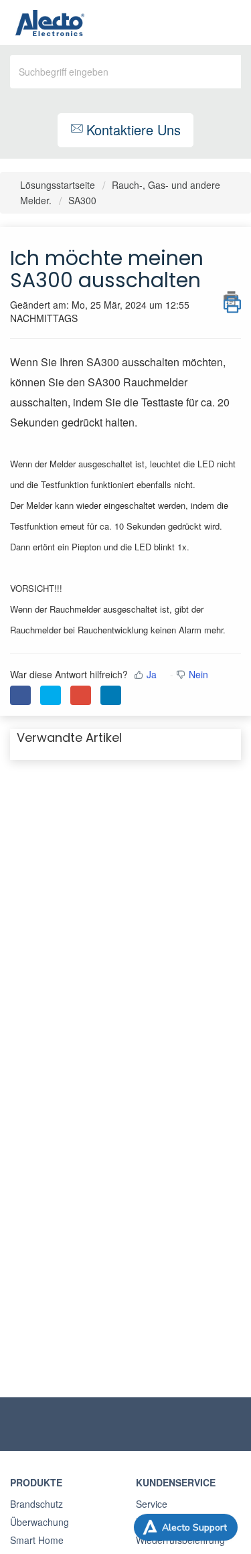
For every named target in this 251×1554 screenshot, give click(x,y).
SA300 (82, 200)
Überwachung (39, 1522)
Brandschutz (36, 1503)
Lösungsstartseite (59, 184)
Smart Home (37, 1540)
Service (151, 1503)
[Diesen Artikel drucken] (232, 298)
